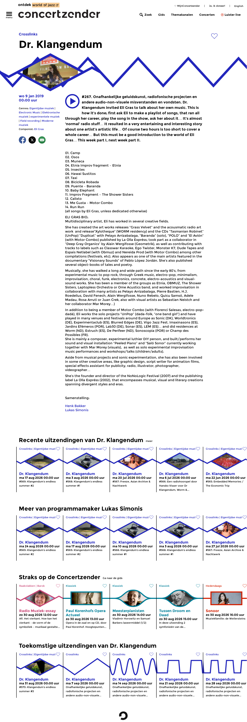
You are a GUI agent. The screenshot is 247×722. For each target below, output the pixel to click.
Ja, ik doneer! (217, 5)
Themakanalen (182, 14)
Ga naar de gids (112, 578)
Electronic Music (29, 112)
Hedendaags (214, 585)
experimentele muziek (44, 116)
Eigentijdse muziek (41, 108)
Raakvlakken (27, 585)
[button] (72, 101)
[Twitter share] (32, 140)
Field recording (30, 120)
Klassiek (71, 585)
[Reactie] (42, 140)
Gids (161, 14)
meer (149, 441)
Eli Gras (39, 129)
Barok (41, 585)
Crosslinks (28, 34)
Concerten (207, 14)
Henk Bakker (75, 406)
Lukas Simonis (76, 410)
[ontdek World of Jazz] (45, 5)
